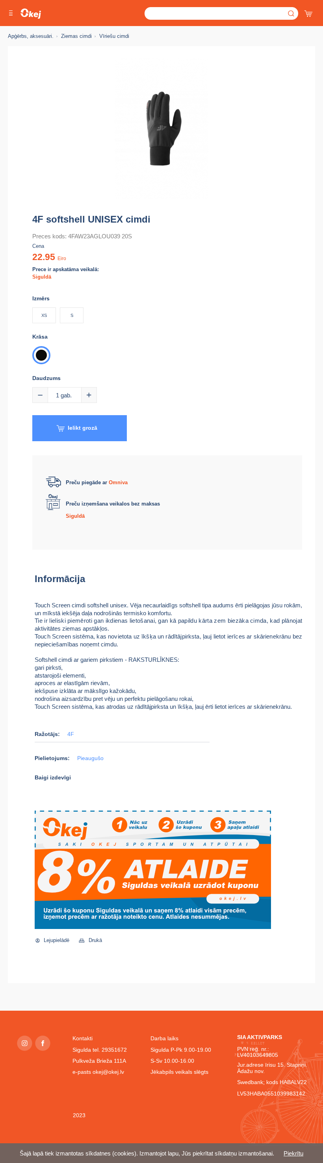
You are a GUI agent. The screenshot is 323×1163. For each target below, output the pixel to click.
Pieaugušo (90, 758)
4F (70, 734)
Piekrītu (293, 1153)
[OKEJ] (30, 13)
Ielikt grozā (82, 428)
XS (44, 315)
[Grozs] (309, 12)
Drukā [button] (95, 940)
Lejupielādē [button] (56, 940)
